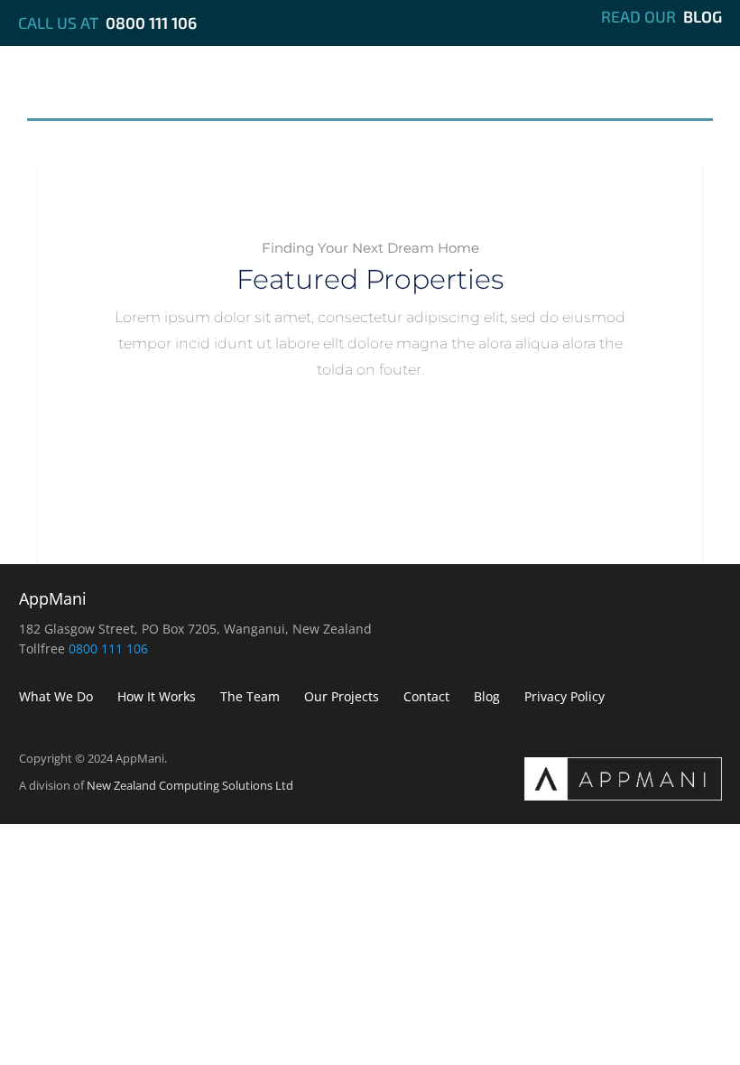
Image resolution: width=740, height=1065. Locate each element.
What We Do (98, 96)
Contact (653, 96)
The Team (383, 96)
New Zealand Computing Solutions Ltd (190, 785)
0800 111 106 (151, 22)
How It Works (245, 96)
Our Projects (519, 96)
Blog (702, 16)
